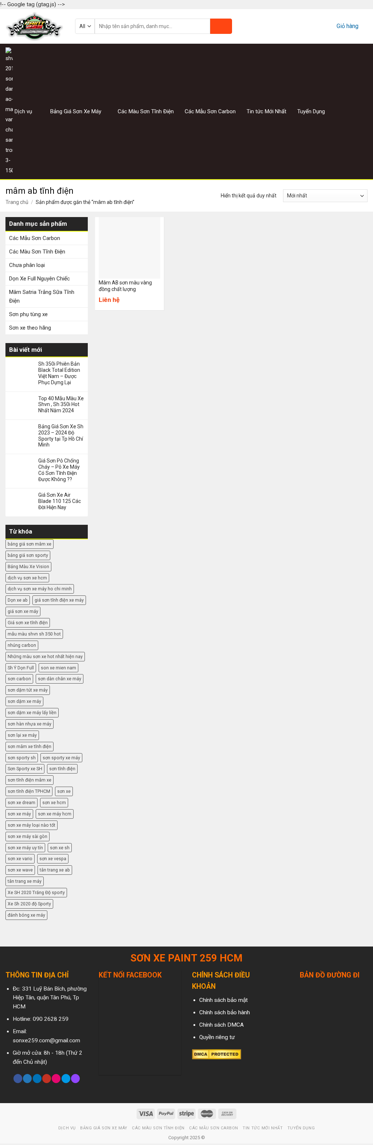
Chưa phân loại (27, 265)
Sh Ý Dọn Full (21, 667)
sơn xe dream (21, 802)
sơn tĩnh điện (62, 768)
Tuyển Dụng (311, 111)
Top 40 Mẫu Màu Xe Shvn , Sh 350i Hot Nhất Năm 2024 (61, 405)
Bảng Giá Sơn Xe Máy (75, 111)
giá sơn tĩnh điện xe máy (59, 600)
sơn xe (64, 791)
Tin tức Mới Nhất (266, 111)
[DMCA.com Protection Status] (216, 1054)
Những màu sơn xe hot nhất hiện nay (45, 656)
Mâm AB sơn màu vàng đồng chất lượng (125, 286)
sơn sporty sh (22, 757)
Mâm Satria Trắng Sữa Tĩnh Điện (41, 296)
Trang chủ (16, 202)
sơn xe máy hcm (54, 814)
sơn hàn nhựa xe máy (29, 724)
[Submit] (221, 26)
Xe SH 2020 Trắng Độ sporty (36, 892)
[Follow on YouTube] (46, 1078)
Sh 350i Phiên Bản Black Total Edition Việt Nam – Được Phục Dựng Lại (59, 373)
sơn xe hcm (54, 802)
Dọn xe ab (18, 600)
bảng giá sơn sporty (28, 555)
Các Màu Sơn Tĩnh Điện (146, 111)
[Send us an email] (363, 111)
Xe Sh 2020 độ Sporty (29, 903)
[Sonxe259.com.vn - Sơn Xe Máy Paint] (34, 26)
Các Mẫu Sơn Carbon (210, 111)
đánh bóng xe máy (26, 915)
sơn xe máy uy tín (25, 847)
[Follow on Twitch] (75, 1078)
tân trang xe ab (55, 870)
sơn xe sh (60, 847)
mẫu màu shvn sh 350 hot (34, 634)
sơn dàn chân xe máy (59, 678)
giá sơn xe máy (23, 611)
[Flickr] (56, 1078)
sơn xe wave (20, 870)
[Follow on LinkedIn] (37, 1078)
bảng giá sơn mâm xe (29, 544)
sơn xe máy (19, 814)
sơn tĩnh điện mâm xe (29, 780)
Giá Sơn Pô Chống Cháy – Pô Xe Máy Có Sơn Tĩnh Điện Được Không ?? (59, 470)
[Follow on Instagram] (345, 111)
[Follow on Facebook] (335, 111)
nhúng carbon (22, 645)
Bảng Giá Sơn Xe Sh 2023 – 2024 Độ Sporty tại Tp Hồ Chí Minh (60, 436)
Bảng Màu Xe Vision (28, 566)
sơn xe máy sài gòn (27, 836)
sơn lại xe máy (22, 735)
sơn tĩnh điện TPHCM (29, 791)
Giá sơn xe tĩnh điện (28, 622)
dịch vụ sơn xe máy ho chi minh (40, 588)
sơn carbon (19, 678)
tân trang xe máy (25, 881)
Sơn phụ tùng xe (28, 314)
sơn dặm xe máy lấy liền (32, 712)
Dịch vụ (23, 111)
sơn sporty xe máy (61, 757)
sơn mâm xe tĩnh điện (29, 746)
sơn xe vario (20, 858)
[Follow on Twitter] (354, 111)
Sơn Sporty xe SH (25, 768)
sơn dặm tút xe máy (28, 690)
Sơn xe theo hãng (30, 327)
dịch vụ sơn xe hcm (27, 578)
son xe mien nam (58, 667)
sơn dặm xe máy (24, 701)
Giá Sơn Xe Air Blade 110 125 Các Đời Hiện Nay (59, 501)
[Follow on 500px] (66, 1078)
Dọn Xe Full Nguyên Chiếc (39, 278)
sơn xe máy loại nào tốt (31, 825)
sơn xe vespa (52, 858)
